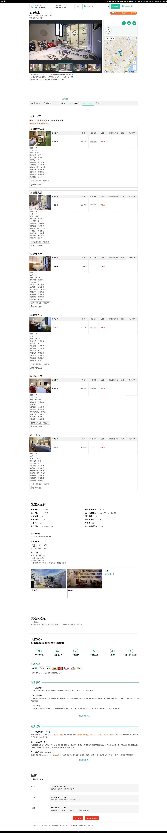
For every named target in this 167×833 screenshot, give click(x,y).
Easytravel (86, 831)
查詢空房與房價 (36, 180)
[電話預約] (134, 23)
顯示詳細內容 (109, 574)
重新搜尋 (115, 6)
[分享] (124, 23)
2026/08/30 (93, 141)
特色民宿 (131, 1)
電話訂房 (46, 180)
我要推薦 (78, 818)
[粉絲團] (129, 23)
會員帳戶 (164, 1)
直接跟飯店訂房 (121, 1)
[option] (48, 578)
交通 (76, 103)
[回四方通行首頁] (3, 1)
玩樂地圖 (156, 1)
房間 (49, 103)
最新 (37, 103)
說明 (89, 103)
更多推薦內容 (92, 818)
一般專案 (55, 141)
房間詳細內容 (37, 184)
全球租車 (139, 1)
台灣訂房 (111, 1)
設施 (62, 103)
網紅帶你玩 (147, 1)
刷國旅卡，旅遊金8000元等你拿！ (125, 13)
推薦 (99, 103)
